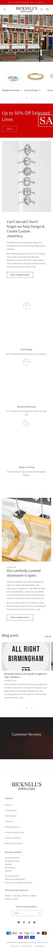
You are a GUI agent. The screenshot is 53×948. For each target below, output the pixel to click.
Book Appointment (26, 39)
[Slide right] (32, 97)
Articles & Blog (11, 810)
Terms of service (27, 946)
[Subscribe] (39, 913)
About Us (8, 805)
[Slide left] (21, 97)
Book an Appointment (19, 275)
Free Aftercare (10, 816)
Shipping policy (40, 946)
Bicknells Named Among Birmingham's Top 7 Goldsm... (25, 675)
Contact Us (9, 821)
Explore (9, 129)
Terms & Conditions (12, 838)
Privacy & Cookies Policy (14, 832)
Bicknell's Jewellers (17, 942)
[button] (5, 9)
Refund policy (43, 942)
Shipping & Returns (12, 827)
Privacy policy (15, 946)
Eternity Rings (31, 90)
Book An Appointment (14, 843)
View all (48, 636)
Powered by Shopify (30, 942)
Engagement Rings (10, 90)
